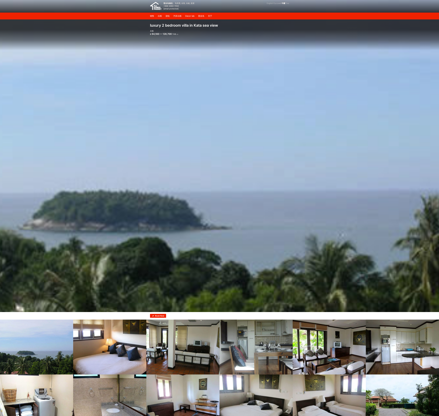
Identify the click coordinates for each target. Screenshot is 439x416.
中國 (283, 3)
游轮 (168, 16)
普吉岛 (201, 16)
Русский (277, 3)
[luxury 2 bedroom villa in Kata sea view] (219, 156)
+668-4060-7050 (171, 6)
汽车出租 (177, 16)
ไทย (287, 3)
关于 (210, 16)
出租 (160, 16)
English (270, 3)
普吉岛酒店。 (169, 3)
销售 (152, 16)
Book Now (159, 316)
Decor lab (189, 16)
